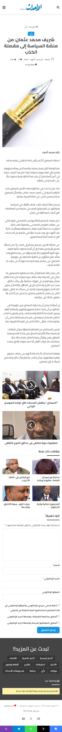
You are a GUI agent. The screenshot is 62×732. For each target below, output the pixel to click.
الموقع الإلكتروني (51, 592)
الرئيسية (32, 27)
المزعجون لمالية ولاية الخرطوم (48, 505)
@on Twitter (52, 681)
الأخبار (53, 664)
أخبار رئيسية (46, 658)
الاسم (56, 565)
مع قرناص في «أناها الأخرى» (19, 478)
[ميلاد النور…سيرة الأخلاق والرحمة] (16, 493)
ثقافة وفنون (12, 664)
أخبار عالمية (28, 658)
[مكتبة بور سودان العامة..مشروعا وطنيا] (46, 466)
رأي (25, 27)
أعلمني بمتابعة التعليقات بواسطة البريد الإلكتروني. (32, 616)
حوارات (53, 671)
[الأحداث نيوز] (31, 7)
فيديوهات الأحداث (14, 671)
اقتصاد (13, 658)
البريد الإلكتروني (51, 578)
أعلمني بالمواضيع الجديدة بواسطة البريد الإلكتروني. (32, 623)
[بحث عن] (58, 8)
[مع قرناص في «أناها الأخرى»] (16, 466)
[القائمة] (4, 8)
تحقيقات (40, 664)
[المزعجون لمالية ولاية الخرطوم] (46, 493)
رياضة (33, 671)
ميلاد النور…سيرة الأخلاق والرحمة (17, 505)
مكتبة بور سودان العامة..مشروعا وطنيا (48, 478)
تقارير (27, 664)
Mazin (47, 59)
